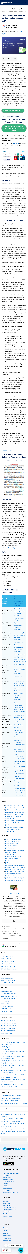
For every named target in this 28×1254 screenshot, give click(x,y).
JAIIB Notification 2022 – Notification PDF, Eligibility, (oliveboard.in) (13, 846)
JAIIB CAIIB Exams (8, 1184)
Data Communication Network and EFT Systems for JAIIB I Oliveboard (19, 759)
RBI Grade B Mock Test (7, 1004)
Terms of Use (7, 1240)
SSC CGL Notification (7, 956)
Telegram (15, 548)
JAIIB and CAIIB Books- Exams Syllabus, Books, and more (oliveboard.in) (14, 829)
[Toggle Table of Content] (14, 58)
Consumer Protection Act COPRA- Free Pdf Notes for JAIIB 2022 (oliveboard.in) (19, 707)
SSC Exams (6, 1175)
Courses (5, 1201)
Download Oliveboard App (8, 1126)
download (16, 144)
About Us (6, 1228)
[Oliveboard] (6, 2)
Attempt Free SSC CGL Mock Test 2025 (12, 1119)
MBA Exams (6, 1186)
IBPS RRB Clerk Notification (9, 969)
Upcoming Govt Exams (9, 1210)
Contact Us (6, 1230)
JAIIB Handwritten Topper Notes (10, 1098)
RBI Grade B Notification (8, 959)
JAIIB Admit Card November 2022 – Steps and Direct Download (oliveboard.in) (15, 874)
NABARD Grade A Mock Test (9, 996)
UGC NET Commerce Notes (9, 1025)
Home (3, 9)
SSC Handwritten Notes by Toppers (11, 1095)
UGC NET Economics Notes (9, 1023)
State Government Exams (10, 1192)
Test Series (6, 1203)
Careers (5, 1233)
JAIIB (9, 927)
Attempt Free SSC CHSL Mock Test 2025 (12, 1124)
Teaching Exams (8, 1179)
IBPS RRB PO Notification (8, 966)
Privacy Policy (7, 1238)
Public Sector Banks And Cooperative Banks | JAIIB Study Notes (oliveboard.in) (19, 669)
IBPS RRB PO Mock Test (8, 999)
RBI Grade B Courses (7, 978)
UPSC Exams (6, 1190)
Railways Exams (7, 1177)
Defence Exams (7, 1188)
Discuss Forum (7, 1216)
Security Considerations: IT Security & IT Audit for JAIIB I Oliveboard (19, 781)
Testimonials (7, 1235)
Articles (8, 9)
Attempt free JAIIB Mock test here (13, 110)
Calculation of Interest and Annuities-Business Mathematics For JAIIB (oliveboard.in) (19, 681)
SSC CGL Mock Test (6, 991)
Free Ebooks (6, 1214)
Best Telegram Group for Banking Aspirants (14, 1103)
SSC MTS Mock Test (6, 1009)
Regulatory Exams (8, 1182)
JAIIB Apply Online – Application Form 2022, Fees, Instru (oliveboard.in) (14, 852)
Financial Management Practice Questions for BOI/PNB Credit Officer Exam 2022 (12, 936)
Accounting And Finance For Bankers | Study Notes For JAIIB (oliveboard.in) (18, 647)
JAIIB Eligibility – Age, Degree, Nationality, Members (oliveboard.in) (13, 859)
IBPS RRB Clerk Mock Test (8, 994)
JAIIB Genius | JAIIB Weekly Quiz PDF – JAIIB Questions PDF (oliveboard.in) (14, 816)
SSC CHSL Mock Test (7, 1006)
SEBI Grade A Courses (7, 982)
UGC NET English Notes (8, 1031)
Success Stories (7, 1212)
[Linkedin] (14, 921)
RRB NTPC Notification (7, 961)
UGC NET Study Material (8, 1020)
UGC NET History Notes (8, 1028)
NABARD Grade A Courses (8, 980)
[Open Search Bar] (22, 2)
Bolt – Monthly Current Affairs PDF (11, 1101)
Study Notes (6, 1205)
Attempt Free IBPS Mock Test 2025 (11, 1121)
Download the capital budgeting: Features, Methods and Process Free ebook (14, 128)
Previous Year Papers (9, 1207)
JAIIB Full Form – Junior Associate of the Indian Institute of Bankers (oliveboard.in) (15, 823)
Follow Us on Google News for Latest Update (14, 1129)
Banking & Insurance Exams (11, 1173)
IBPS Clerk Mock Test (7, 1001)
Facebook (6, 548)
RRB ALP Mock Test (6, 1011)
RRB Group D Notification (8, 964)
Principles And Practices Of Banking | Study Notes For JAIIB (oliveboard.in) (18, 601)
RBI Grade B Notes (6, 1033)
